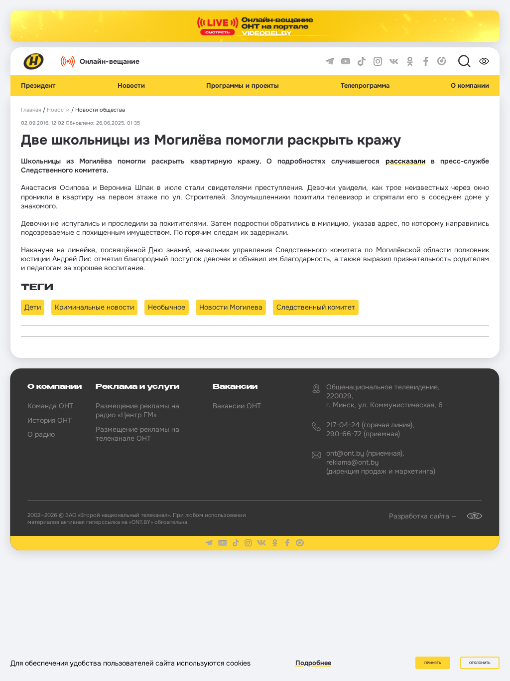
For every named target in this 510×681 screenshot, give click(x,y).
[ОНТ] (34, 61)
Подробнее (313, 663)
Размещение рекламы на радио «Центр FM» (137, 410)
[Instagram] (378, 61)
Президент (38, 85)
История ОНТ (49, 420)
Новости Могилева (230, 307)
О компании (470, 85)
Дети (32, 307)
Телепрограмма (365, 85)
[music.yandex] (441, 61)
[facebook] (425, 61)
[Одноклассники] (409, 61)
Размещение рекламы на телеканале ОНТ (137, 434)
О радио (41, 434)
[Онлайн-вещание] (255, 26)
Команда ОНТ (50, 405)
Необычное (166, 307)
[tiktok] (361, 61)
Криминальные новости (94, 307)
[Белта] (470, 516)
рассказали (405, 161)
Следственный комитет (315, 307)
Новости (131, 85)
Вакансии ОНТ (237, 405)
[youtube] (345, 61)
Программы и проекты (242, 85)
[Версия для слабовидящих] (484, 61)
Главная (31, 110)
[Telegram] (329, 61)
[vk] (393, 61)
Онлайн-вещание (109, 61)
